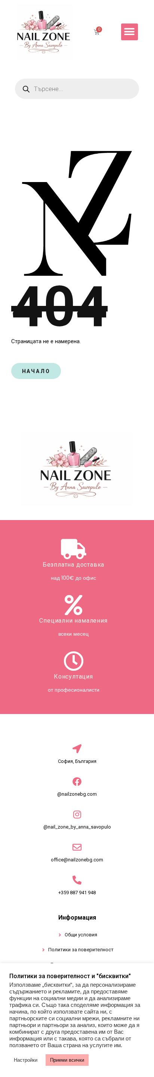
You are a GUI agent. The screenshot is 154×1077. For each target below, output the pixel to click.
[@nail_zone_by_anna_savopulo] (77, 814)
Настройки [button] (25, 1060)
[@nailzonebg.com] (77, 781)
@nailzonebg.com (77, 794)
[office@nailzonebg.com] (77, 847)
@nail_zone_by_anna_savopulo (77, 827)
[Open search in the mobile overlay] (77, 89)
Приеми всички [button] (67, 1060)
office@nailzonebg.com (77, 859)
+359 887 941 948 (77, 892)
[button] (129, 32)
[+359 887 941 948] (77, 880)
